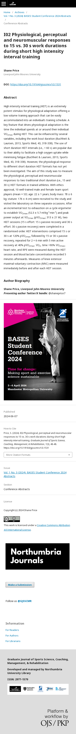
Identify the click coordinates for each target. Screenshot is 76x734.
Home (7, 12)
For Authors (12, 635)
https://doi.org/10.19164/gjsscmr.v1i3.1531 (35, 84)
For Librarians (13, 641)
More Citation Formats (18, 454)
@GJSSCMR (25, 601)
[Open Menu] (3, 3)
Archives (19, 12)
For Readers (12, 630)
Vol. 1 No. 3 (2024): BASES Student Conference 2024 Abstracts (37, 16)
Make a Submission (20, 584)
